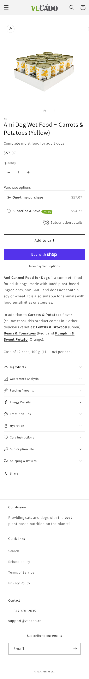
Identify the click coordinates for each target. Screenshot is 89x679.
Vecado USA (48, 671)
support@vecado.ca (25, 620)
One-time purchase (27, 197)
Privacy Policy (19, 583)
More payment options (44, 266)
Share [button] (14, 473)
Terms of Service (21, 572)
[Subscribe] (75, 648)
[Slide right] (54, 110)
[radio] (9, 197)
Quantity (10, 163)
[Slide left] (34, 110)
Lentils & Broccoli (51, 327)
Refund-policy (19, 561)
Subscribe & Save (32, 211)
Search (13, 551)
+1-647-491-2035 (22, 610)
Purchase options (17, 187)
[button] (6, 7)
